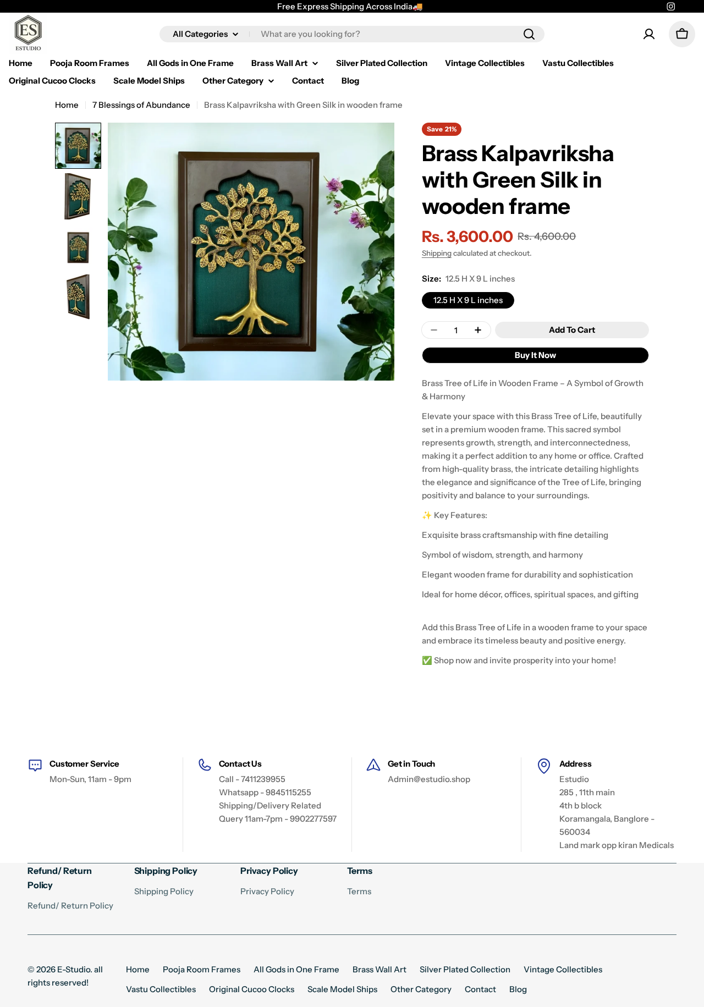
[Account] (649, 34)
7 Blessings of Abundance (141, 105)
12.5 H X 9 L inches (468, 300)
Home (67, 105)
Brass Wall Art (379, 969)
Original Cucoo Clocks (251, 989)
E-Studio (73, 969)
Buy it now (535, 355)
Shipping (437, 253)
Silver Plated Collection (465, 969)
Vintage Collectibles (563, 969)
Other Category (421, 989)
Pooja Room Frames (201, 969)
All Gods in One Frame (296, 969)
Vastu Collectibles (161, 989)
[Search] (529, 34)
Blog (518, 989)
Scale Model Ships (342, 989)
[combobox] (352, 34)
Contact (480, 989)
